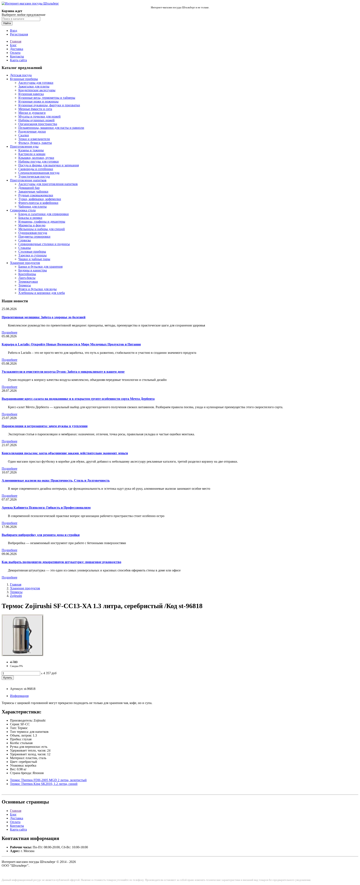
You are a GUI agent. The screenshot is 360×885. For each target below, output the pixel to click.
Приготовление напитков (28, 180)
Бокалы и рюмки (30, 218)
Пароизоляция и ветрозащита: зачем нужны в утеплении (45, 426)
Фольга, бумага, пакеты (35, 142)
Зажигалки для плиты (33, 86)
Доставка (16, 49)
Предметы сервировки (34, 236)
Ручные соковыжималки (35, 195)
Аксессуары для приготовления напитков (48, 184)
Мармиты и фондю (31, 225)
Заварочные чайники (33, 191)
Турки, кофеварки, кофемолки (39, 199)
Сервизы (24, 240)
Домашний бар (29, 188)
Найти (7, 23)
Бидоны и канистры (32, 270)
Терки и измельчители (34, 139)
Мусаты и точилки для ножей (39, 116)
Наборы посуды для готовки (38, 161)
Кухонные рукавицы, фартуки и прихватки (49, 105)
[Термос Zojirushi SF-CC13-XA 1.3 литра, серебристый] (22, 655)
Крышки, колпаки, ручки (36, 157)
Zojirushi (16, 596)
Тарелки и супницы (32, 255)
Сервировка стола (23, 210)
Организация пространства (37, 124)
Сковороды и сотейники (35, 169)
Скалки (23, 135)
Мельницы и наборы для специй (41, 229)
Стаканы (24, 248)
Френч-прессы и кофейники (38, 203)
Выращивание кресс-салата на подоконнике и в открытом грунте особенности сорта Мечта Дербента (78, 398)
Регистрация (19, 34)
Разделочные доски (32, 131)
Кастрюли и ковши (31, 154)
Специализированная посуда (38, 172)
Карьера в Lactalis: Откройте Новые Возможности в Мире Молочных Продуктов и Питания (71, 344)
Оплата (15, 52)
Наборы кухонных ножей (36, 120)
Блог (13, 45)
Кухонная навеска (31, 94)
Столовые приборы (32, 251)
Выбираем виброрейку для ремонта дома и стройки (41, 535)
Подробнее (9, 332)
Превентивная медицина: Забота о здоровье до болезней (43, 317)
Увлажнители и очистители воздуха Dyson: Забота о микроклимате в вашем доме (63, 371)
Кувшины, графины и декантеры (41, 221)
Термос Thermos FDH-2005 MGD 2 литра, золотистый (48, 780)
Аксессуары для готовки (35, 82)
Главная (15, 41)
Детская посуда (21, 75)
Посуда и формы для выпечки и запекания (48, 165)
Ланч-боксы (26, 278)
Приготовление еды (24, 146)
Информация (19, 696)
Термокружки (28, 281)
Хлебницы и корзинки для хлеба (41, 293)
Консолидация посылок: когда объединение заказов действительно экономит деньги (65, 453)
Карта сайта (18, 60)
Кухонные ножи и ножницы (38, 101)
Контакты (17, 56)
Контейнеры (27, 274)
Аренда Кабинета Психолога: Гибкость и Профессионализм (46, 507)
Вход (13, 30)
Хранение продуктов (25, 263)
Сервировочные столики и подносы (44, 244)
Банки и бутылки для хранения (40, 266)
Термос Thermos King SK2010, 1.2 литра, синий (44, 784)
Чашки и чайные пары (34, 259)
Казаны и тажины (31, 150)
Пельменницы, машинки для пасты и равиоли (51, 127)
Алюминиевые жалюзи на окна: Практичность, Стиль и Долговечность (56, 480)
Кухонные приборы (24, 79)
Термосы (24, 285)
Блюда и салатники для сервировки (43, 214)
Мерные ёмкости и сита (35, 109)
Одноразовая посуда (32, 233)
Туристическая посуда (34, 176)
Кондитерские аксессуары (36, 90)
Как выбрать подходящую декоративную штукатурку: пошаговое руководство (61, 562)
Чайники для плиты (32, 206)
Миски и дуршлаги (32, 112)
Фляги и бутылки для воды (37, 289)
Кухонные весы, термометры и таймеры (46, 97)
